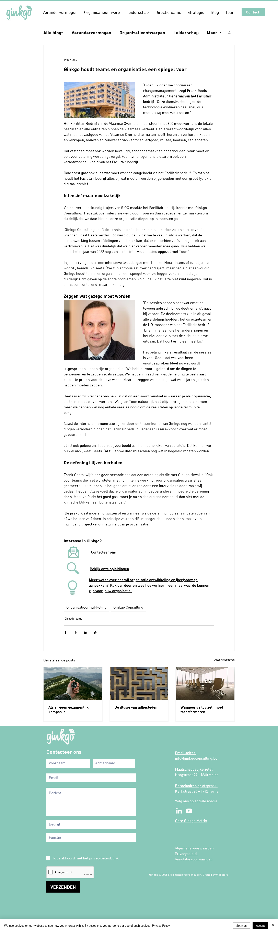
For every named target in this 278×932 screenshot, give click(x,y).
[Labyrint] (139, 683)
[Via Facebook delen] (66, 632)
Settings (241, 925)
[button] (60, 12)
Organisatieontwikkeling (86, 607)
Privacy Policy (161, 925)
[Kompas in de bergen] (73, 683)
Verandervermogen (91, 32)
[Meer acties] (211, 59)
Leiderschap (186, 32)
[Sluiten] (273, 925)
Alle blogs (53, 32)
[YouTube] (189, 811)
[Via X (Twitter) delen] (76, 632)
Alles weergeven (224, 659)
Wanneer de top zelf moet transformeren (202, 709)
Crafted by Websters (215, 874)
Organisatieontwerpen (142, 32)
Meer (212, 32)
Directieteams (73, 618)
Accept (260, 925)
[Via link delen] (95, 632)
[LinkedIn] (179, 811)
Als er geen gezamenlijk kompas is (68, 709)
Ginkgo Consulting (128, 607)
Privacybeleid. (186, 853)
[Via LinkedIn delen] (86, 632)
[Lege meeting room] (205, 683)
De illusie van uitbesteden (136, 707)
